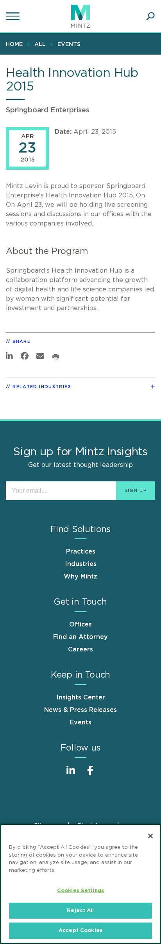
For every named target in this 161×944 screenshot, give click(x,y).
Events (68, 44)
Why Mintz (80, 576)
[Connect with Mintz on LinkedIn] (71, 774)
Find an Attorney (80, 637)
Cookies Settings (80, 890)
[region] (80, 884)
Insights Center (80, 697)
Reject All (80, 910)
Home (14, 44)
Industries (81, 564)
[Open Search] (150, 16)
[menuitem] (16, 44)
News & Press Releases (80, 710)
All (40, 44)
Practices (80, 551)
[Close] (150, 836)
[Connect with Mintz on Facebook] (90, 774)
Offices (80, 624)
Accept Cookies (80, 930)
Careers (80, 649)
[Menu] (13, 16)
